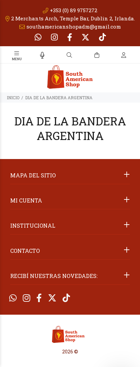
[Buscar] (69, 55)
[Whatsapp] (39, 37)
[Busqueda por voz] (42, 55)
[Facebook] (69, 37)
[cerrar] (133, 55)
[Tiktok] (102, 37)
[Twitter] (85, 37)
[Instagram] (54, 37)
